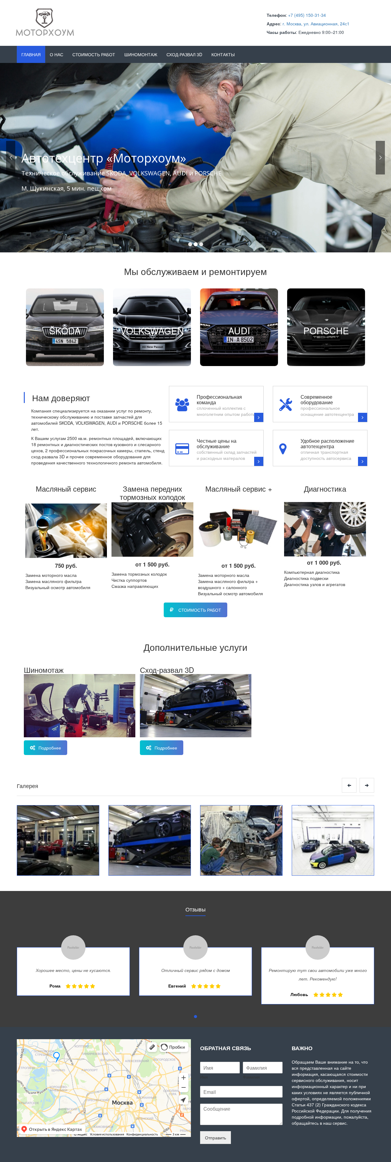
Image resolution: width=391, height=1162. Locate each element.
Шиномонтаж (140, 54)
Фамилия (251, 1077)
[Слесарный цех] (58, 840)
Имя (204, 1077)
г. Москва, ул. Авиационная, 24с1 (316, 23)
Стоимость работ (93, 54)
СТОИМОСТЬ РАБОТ (199, 610)
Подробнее (49, 748)
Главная (31, 54)
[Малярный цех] (333, 840)
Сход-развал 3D (184, 54)
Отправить (215, 1138)
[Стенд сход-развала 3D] (150, 840)
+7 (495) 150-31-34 (307, 15)
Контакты (223, 54)
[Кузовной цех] (241, 840)
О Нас (56, 54)
